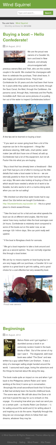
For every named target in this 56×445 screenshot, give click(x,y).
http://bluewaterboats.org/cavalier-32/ (20, 203)
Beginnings (14, 328)
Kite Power (46, 442)
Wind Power (33, 442)
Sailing (22, 442)
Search (48, 12)
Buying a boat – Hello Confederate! (23, 37)
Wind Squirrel (17, 4)
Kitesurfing (12, 442)
